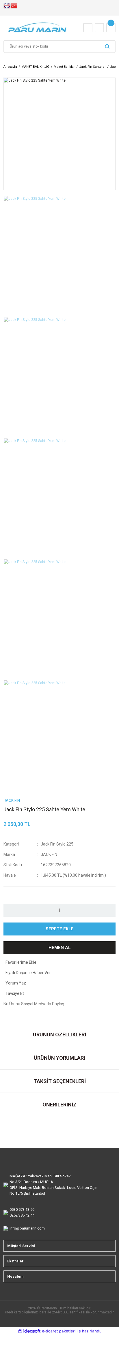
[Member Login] (99, 27)
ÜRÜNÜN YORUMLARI (59, 1058)
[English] (6, 7)
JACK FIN (49, 854)
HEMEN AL (60, 947)
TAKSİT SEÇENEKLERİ (60, 1081)
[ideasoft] (29, 1331)
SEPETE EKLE (60, 928)
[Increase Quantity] (106, 910)
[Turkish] (13, 7)
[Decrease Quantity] (12, 910)
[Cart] (111, 27)
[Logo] (37, 27)
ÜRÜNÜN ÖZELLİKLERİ (59, 1034)
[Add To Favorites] (59, 962)
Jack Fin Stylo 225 (57, 844)
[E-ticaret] (59, 1331)
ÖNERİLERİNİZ (59, 1105)
